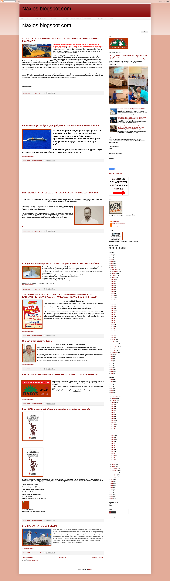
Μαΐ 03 (113, 281)
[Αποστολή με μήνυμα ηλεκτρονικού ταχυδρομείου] (47, 93)
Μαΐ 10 (113, 295)
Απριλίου (114, 275)
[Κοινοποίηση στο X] (51, 93)
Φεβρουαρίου (115, 271)
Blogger (90, 569)
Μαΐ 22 (113, 318)
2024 (111, 369)
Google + (38, 512)
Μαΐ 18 (113, 312)
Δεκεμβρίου (115, 352)
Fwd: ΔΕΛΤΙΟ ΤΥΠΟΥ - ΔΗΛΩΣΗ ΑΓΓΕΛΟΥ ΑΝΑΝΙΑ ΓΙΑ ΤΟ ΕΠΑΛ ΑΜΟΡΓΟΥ (60, 193)
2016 (111, 267)
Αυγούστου (115, 343)
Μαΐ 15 (113, 306)
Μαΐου (113, 277)
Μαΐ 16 (113, 308)
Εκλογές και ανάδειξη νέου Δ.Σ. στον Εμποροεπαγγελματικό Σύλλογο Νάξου (60, 263)
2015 (111, 265)
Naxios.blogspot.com (46, 8)
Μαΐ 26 (113, 326)
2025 (111, 371)
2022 (111, 365)
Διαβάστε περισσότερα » (28, 156)
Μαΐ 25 (113, 324)
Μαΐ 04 (113, 283)
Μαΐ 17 (113, 310)
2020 (111, 361)
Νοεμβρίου (114, 350)
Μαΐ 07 (113, 289)
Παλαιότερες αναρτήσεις (97, 557)
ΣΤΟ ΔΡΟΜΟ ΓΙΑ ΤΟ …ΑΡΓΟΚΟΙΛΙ (39, 526)
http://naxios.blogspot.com (118, 223)
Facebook (30, 512)
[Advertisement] (63, 109)
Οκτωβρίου (114, 348)
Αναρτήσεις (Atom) (33, 560)
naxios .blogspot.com (117, 226)
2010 (111, 255)
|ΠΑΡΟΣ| (96, 18)
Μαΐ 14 (113, 304)
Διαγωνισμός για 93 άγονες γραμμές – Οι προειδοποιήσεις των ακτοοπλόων (60, 125)
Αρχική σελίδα (24, 18)
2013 (111, 261)
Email (23, 512)
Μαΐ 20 (113, 316)
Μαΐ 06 (113, 287)
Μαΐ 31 (113, 337)
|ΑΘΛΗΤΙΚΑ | (43, 18)
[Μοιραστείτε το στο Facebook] (52, 93)
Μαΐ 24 (113, 322)
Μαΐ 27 (113, 328)
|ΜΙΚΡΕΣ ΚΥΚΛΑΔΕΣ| (107, 18)
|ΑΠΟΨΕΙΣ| (65, 18)
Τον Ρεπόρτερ (115, 221)
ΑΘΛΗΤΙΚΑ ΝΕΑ (54, 18)
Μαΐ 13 (113, 302)
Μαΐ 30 (113, 335)
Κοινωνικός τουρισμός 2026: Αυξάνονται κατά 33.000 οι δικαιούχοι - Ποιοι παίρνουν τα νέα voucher (131, 109)
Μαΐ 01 (113, 279)
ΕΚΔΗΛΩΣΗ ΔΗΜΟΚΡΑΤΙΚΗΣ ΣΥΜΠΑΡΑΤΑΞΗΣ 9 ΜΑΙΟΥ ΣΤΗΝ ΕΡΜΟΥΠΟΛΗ (60, 374)
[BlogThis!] (49, 93)
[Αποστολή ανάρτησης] (44, 93)
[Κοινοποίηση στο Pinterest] (54, 93)
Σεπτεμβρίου (115, 346)
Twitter (34, 512)
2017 (111, 354)
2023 (111, 367)
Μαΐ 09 (113, 293)
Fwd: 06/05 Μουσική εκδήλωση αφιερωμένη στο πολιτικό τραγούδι (56, 409)
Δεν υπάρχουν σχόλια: (37, 93)
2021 (111, 363)
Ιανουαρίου (114, 269)
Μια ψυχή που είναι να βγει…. (37, 341)
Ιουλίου (114, 341)
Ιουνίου (114, 339)
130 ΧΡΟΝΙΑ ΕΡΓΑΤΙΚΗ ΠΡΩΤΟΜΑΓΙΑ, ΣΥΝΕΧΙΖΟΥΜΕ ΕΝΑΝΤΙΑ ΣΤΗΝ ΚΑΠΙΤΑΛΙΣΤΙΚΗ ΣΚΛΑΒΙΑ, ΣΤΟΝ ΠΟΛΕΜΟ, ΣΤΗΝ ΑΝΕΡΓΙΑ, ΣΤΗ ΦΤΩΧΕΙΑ (59, 295)
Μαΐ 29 (113, 333)
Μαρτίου (114, 273)
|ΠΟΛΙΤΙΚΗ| (34, 18)
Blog (26, 512)
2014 (111, 263)
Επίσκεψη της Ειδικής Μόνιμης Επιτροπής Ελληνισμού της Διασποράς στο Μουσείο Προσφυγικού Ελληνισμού (132, 118)
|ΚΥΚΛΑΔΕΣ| (87, 18)
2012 (111, 259)
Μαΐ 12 (113, 300)
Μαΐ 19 (113, 314)
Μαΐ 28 (113, 331)
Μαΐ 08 (113, 291)
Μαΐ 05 (113, 285)
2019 (111, 359)
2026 (111, 373)
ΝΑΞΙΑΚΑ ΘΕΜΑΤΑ (76, 18)
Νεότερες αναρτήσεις (28, 557)
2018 (111, 356)
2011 (111, 257)
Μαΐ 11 (113, 298)
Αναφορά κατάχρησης (115, 173)
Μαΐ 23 (113, 320)
